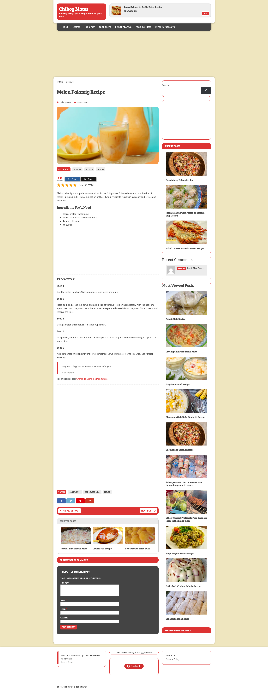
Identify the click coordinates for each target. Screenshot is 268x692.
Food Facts (105, 27)
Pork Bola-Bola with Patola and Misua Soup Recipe (185, 214)
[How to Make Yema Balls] (140, 542)
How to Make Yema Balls (137, 548)
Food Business (143, 27)
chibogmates (65, 102)
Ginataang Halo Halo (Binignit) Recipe (185, 417)
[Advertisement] (134, 53)
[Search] (206, 90)
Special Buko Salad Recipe (74, 548)
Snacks (100, 169)
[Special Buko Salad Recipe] (76, 542)
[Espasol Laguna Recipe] (187, 612)
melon (107, 492)
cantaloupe (75, 492)
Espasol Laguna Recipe (177, 618)
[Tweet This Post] (71, 501)
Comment (64, 583)
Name (63, 600)
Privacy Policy (173, 659)
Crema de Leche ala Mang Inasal (92, 379)
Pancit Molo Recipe (195, 268)
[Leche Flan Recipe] (108, 542)
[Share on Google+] (89, 501)
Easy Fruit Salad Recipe (178, 384)
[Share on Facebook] (61, 501)
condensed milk (92, 492)
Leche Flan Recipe (102, 548)
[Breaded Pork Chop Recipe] (116, 14)
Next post (147, 510)
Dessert (77, 169)
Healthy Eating (123, 27)
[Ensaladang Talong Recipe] (187, 174)
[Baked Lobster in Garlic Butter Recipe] (187, 242)
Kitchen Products (165, 27)
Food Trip (89, 27)
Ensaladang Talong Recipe (179, 180)
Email (63, 609)
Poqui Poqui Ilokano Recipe (180, 553)
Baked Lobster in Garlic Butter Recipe (185, 248)
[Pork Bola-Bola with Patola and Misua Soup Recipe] (187, 206)
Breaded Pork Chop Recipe (137, 6)
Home (65, 27)
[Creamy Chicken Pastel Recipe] (187, 345)
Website (64, 618)
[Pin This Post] (80, 501)
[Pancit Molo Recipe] (187, 313)
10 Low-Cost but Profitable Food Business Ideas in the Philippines (186, 519)
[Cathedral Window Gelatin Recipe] (187, 580)
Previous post (71, 510)
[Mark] (171, 272)
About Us (170, 655)
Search (165, 85)
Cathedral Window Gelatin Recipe (183, 586)
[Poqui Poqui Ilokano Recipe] (187, 547)
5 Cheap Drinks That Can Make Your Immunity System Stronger (184, 484)
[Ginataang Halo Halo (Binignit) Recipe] (187, 411)
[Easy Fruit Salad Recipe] (187, 378)
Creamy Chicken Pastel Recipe (181, 351)
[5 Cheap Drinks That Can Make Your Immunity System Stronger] (187, 476)
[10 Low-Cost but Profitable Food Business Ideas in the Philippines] (187, 512)
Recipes (76, 27)
